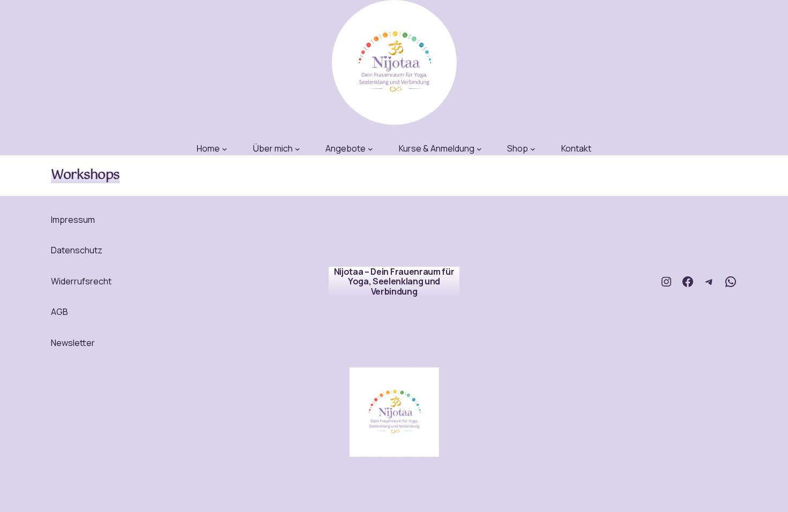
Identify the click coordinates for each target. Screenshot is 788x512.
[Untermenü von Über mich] (297, 149)
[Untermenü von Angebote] (370, 149)
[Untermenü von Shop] (533, 149)
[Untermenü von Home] (224, 149)
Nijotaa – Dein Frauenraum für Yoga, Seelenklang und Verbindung (394, 281)
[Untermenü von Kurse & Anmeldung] (479, 149)
